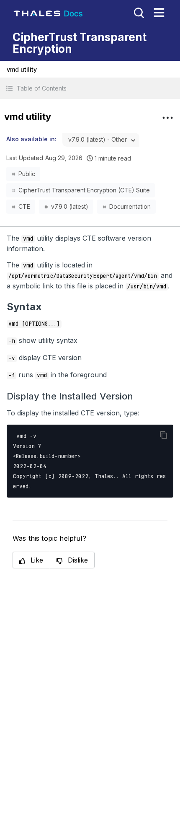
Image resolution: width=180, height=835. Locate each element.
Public (26, 173)
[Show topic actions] (167, 117)
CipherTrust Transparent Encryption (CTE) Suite (84, 190)
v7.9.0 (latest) (69, 206)
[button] (90, 88)
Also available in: (31, 139)
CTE (24, 206)
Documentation (130, 206)
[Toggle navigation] (159, 12)
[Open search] (138, 12)
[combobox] (100, 140)
